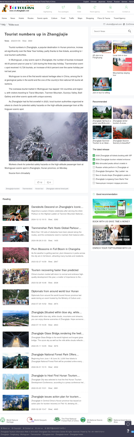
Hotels (21, 18)
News (12, 18)
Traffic (71, 18)
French (131, 1)
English (86, 1)
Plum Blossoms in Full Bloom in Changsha (55, 249)
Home (4, 18)
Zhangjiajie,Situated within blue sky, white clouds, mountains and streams (55, 313)
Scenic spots (42, 18)
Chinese (94, 1)
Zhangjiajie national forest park (57, 188)
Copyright (17, 428)
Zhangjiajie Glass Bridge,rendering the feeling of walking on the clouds (57, 335)
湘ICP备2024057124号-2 (56, 428)
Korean (109, 1)
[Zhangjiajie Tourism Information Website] (18, 8)
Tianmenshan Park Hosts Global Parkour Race (55, 229)
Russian (117, 1)
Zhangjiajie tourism (12, 188)
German (124, 1)
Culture (54, 18)
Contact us (29, 428)
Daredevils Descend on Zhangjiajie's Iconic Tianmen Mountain (56, 208)
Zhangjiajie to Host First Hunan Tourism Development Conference (54, 377)
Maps (80, 18)
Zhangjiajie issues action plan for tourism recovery (55, 398)
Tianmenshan (27, 188)
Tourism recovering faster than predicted (54, 270)
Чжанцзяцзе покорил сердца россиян (112, 183)
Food (63, 18)
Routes (31, 18)
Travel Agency (119, 18)
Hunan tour (39, 188)
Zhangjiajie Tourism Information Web (14, 431)
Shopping (90, 18)
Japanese (101, 1)
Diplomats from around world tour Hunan (55, 291)
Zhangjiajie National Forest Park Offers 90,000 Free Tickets (53, 356)
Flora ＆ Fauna (103, 18)
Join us (40, 428)
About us (6, 428)
